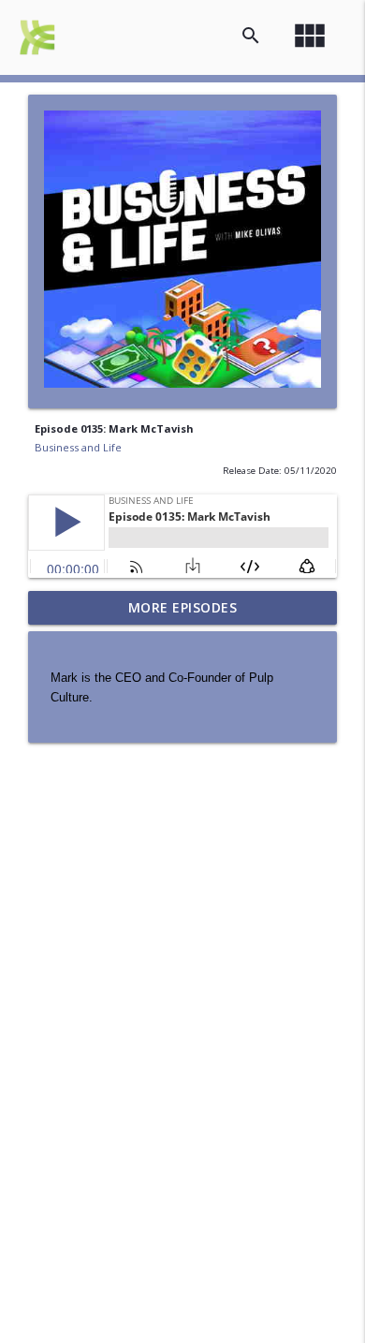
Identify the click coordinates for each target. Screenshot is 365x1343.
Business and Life (78, 447)
